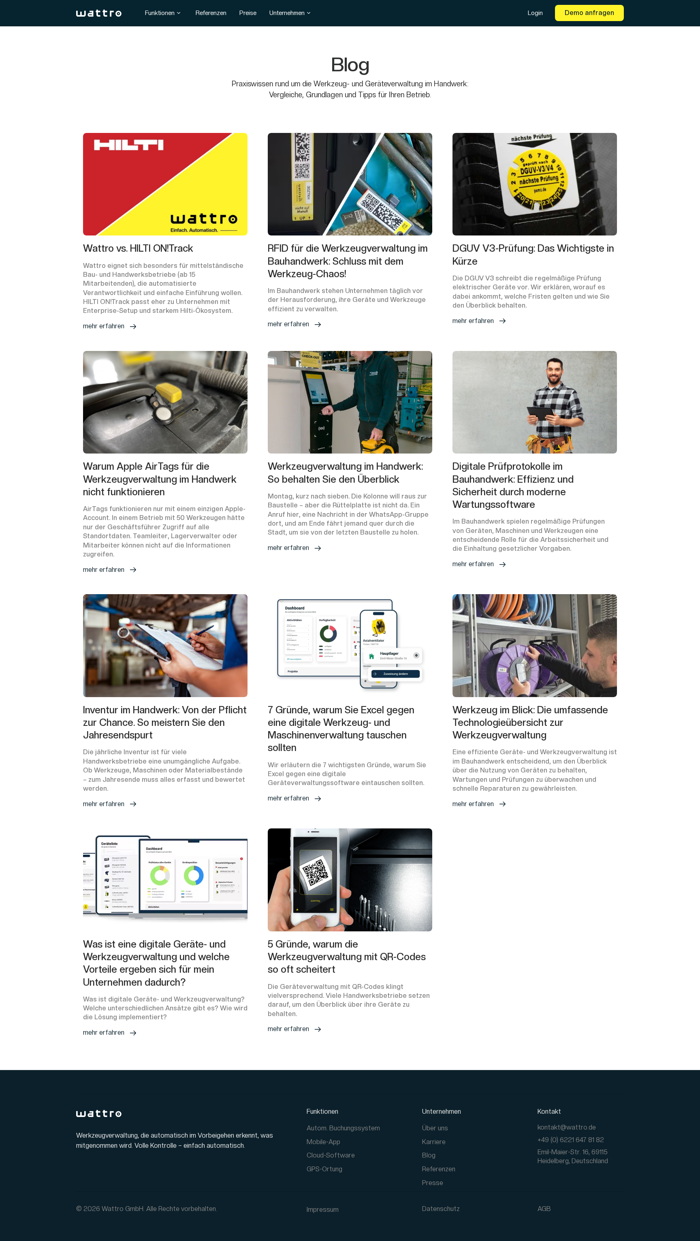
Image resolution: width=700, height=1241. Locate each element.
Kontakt (549, 1111)
